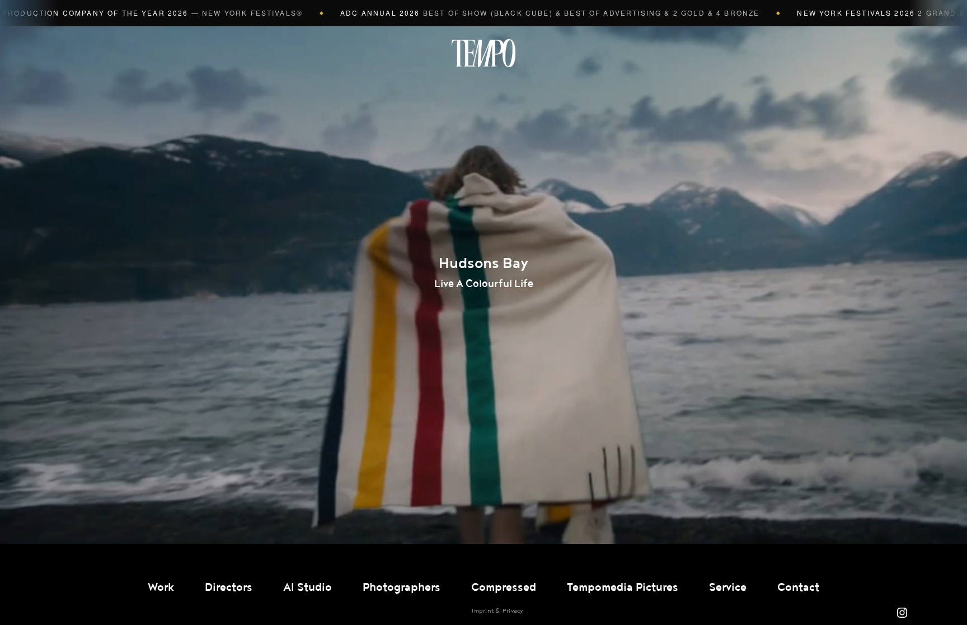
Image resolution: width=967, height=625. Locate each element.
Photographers (401, 587)
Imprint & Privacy (497, 610)
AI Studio (307, 587)
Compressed (503, 587)
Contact (798, 587)
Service (728, 587)
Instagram (902, 612)
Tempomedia (483, 53)
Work (161, 587)
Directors (228, 587)
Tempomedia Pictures (622, 587)
